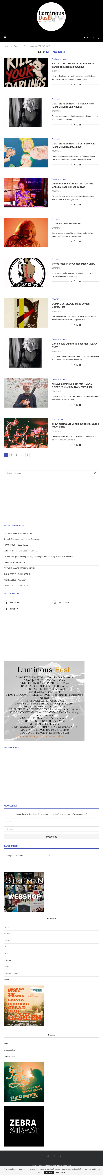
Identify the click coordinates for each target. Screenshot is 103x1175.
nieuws (7, 934)
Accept (49, 1172)
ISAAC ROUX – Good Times (16, 545)
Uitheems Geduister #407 (15, 562)
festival (7, 953)
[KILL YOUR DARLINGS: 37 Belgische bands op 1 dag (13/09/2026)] (26, 72)
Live (6, 947)
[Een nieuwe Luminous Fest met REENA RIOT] (26, 353)
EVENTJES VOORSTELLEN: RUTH (19, 533)
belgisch (7, 966)
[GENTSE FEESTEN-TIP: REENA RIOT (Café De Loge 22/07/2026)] (26, 112)
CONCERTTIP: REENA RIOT (68, 223)
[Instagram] (90, 37)
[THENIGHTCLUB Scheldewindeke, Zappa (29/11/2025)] (26, 433)
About (6, 1043)
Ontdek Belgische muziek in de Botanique (21, 539)
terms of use (9, 1056)
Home (6, 46)
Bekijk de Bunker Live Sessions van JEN (21, 551)
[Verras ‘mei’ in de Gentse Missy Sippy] (26, 272)
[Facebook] (84, 37)
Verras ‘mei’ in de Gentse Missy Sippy (73, 263)
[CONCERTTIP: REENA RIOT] (26, 232)
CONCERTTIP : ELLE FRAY (16, 586)
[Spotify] (93, 37)
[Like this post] (71, 84)
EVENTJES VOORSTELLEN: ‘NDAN (19, 568)
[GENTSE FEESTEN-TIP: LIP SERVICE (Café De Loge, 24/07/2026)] (26, 152)
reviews (7, 940)
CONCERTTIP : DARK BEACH (17, 574)
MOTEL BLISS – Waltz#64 (15, 580)
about (6, 980)
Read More (60, 1172)
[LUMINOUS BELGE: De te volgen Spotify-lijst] (26, 312)
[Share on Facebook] (74, 84)
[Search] (97, 37)
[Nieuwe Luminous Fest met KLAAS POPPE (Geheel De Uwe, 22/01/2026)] (26, 393)
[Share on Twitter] (77, 84)
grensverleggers (11, 973)
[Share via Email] (80, 84)
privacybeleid (9, 1050)
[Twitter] (87, 37)
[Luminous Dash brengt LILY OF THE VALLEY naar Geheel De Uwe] (26, 192)
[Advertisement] (51, 500)
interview (8, 960)
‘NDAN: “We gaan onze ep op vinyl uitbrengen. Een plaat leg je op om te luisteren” (39, 556)
